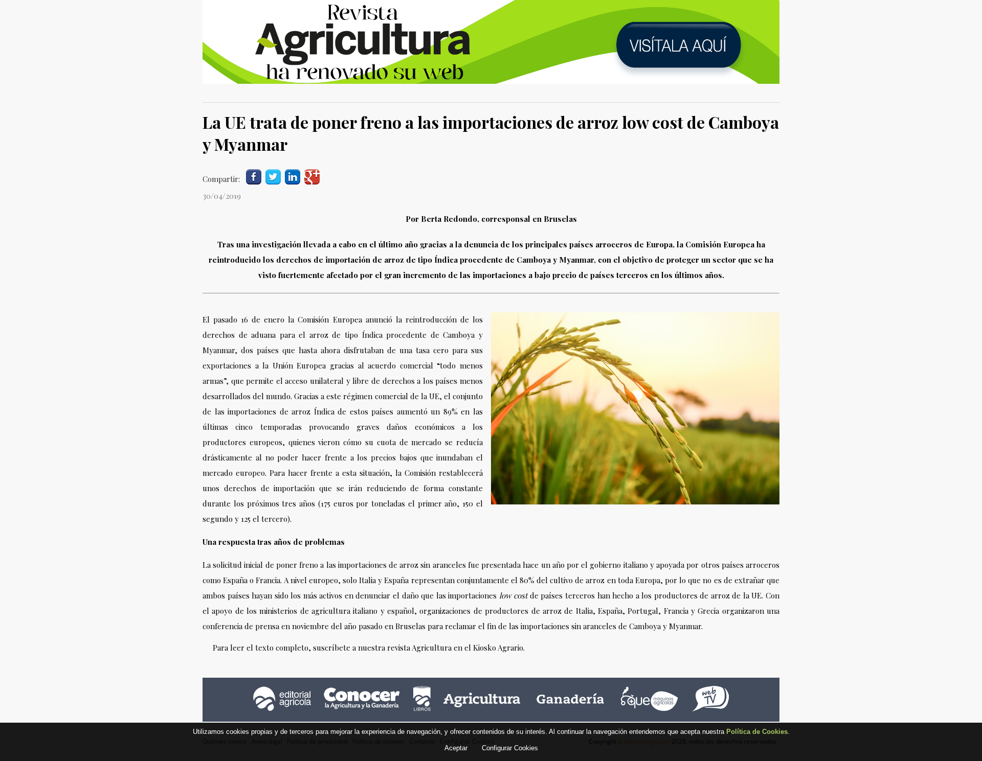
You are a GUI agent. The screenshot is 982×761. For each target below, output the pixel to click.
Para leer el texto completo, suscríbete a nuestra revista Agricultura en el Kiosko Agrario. (369, 647)
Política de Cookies (757, 731)
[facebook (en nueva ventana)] (253, 176)
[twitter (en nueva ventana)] (273, 176)
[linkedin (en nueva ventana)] (292, 176)
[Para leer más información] (491, 42)
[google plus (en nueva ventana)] (312, 176)
